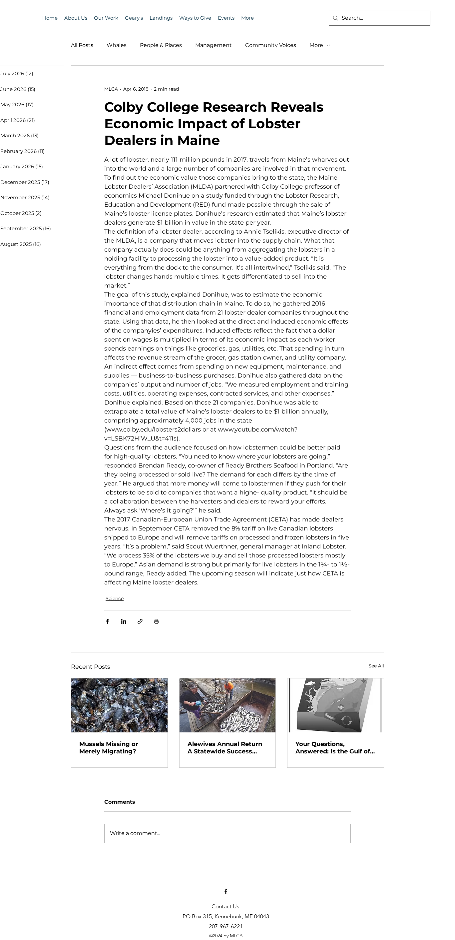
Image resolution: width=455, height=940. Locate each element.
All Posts (82, 45)
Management (213, 45)
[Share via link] (140, 621)
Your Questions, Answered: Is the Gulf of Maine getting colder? (332, 747)
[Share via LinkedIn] (124, 621)
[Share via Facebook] (107, 621)
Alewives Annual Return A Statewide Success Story (225, 747)
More (316, 45)
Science (115, 598)
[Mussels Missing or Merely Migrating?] (119, 705)
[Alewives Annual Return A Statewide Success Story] (228, 705)
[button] (226, 18)
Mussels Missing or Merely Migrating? (108, 747)
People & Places (161, 45)
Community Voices (270, 45)
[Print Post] (156, 621)
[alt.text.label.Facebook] (226, 891)
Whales (117, 45)
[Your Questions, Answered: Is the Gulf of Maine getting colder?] (335, 705)
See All (376, 666)
